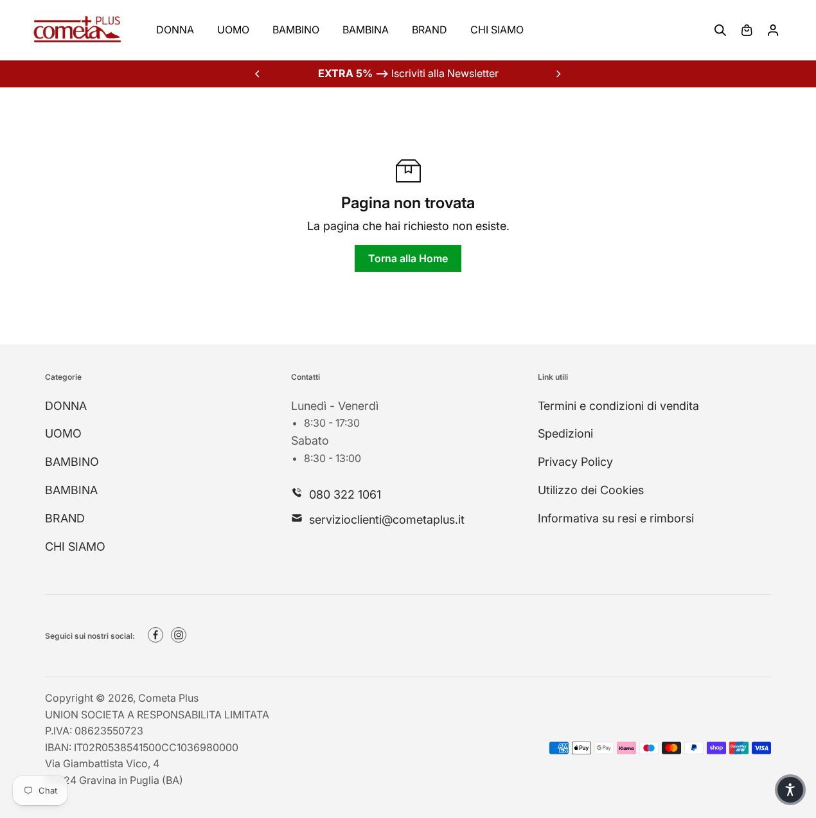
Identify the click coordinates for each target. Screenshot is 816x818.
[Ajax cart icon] (746, 30)
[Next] (557, 73)
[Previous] (258, 73)
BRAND (429, 29)
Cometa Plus (168, 697)
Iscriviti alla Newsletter (408, 73)
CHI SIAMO (497, 29)
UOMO (233, 29)
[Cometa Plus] (77, 30)
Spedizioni (565, 433)
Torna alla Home (408, 258)
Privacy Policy (575, 461)
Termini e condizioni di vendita (618, 406)
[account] (773, 30)
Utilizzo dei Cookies (591, 490)
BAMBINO (295, 29)
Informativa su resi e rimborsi (616, 518)
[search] (720, 30)
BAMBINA (365, 29)
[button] (790, 789)
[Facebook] (155, 635)
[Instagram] (178, 635)
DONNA (175, 29)
